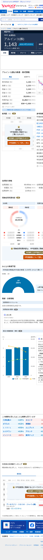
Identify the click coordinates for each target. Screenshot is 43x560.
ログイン (31, 7)
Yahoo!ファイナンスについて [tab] (18, 536)
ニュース (38, 11)
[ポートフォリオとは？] (13, 24)
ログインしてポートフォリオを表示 (28, 24)
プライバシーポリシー (11, 545)
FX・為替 (23, 11)
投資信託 (31, 11)
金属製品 (12, 35)
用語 (11, 82)
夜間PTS (27, 77)
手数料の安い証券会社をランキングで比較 (19, 110)
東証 (10, 77)
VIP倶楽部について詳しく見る (19, 143)
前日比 (19, 474)
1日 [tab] (39, 92)
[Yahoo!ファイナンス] (14, 5)
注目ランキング (30, 15)
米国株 (16, 11)
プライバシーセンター (25, 545)
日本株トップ (5, 15)
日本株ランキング (17, 15)
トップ (4, 11)
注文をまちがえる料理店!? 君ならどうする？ (17, 1)
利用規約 (36, 545)
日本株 (10, 11)
